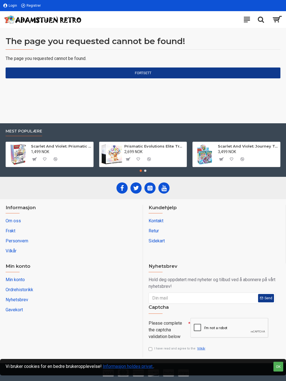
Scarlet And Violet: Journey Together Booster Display (248, 146)
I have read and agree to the (179, 348)
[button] (141, 171)
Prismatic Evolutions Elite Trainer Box (154, 146)
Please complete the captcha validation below (165, 329)
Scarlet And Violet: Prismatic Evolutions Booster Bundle (61, 146)
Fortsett (143, 73)
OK (278, 367)
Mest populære (24, 131)
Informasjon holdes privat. (128, 366)
